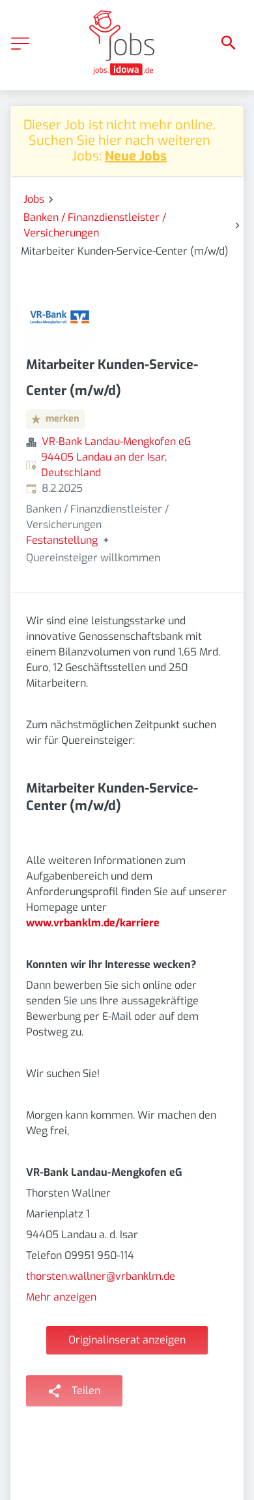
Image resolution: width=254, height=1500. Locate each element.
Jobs (33, 199)
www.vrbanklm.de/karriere (93, 923)
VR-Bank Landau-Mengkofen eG (116, 441)
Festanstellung (62, 540)
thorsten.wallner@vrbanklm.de (100, 1276)
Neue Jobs (136, 156)
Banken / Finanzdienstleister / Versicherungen (94, 225)
